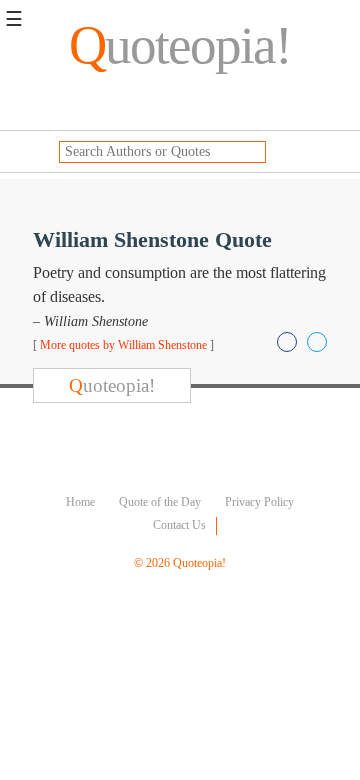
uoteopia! (180, 45)
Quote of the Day (160, 502)
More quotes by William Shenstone (123, 345)
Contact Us (179, 525)
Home (80, 502)
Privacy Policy (259, 502)
